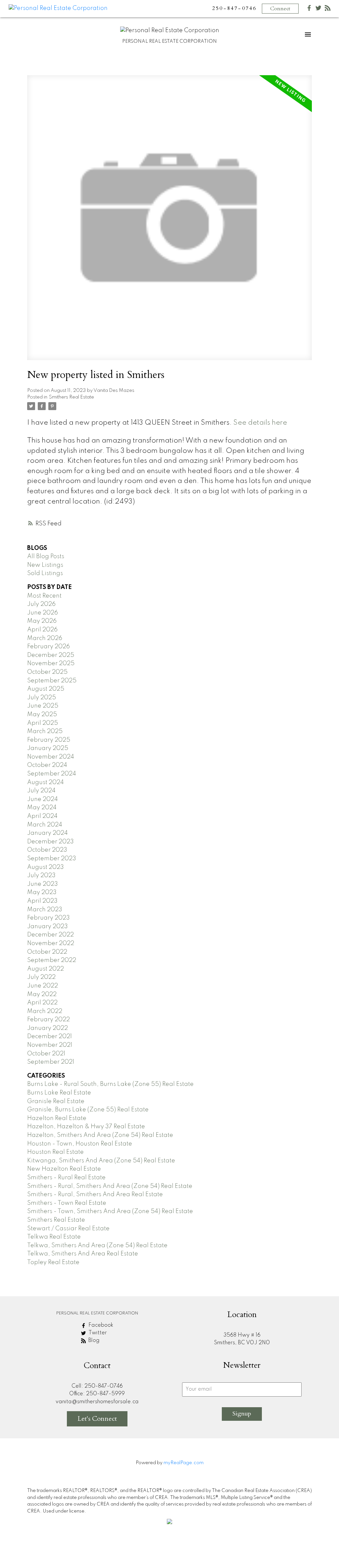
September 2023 (51, 859)
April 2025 (42, 723)
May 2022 (42, 994)
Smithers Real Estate (71, 397)
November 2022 (50, 943)
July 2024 (41, 791)
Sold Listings (45, 573)
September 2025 (51, 681)
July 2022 (41, 977)
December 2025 (50, 655)
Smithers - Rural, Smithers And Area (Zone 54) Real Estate (109, 1186)
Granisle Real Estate (55, 1101)
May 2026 (42, 621)
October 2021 (46, 1054)
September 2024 (51, 774)
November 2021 (49, 1045)
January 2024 (47, 833)
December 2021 (49, 1037)
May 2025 (42, 715)
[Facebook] (309, 9)
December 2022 (50, 935)
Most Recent (44, 596)
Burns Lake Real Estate (59, 1093)
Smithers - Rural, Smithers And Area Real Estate (95, 1195)
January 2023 (47, 927)
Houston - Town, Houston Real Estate (79, 1144)
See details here (260, 422)
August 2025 (45, 689)
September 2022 (51, 960)
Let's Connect (97, 1418)
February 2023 (48, 918)
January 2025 (47, 748)
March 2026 (44, 638)
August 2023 (45, 867)
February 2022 (48, 1020)
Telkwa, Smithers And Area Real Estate (82, 1254)
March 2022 (44, 1011)
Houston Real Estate (55, 1152)
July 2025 (41, 698)
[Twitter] (318, 9)
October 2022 (47, 952)
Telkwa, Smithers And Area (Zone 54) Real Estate (97, 1246)
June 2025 (42, 706)
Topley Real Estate (53, 1262)
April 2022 (42, 1003)
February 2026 (48, 647)
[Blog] (328, 9)
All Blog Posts (45, 557)
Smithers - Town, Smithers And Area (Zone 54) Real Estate (110, 1211)
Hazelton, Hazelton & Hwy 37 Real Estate (86, 1127)
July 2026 (41, 604)
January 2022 (47, 1028)
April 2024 (42, 816)
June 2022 (42, 986)
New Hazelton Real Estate (64, 1169)
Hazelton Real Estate (56, 1118)
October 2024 (47, 765)
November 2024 (50, 757)
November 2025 (50, 663)
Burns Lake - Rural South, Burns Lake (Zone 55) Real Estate (110, 1084)
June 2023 (42, 884)
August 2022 (45, 969)
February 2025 (48, 740)
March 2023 (44, 910)
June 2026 (42, 613)
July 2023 (41, 876)
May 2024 (42, 808)
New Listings (45, 565)
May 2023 (42, 892)
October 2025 (47, 672)
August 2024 (45, 782)
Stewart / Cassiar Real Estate (68, 1229)
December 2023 (50, 842)
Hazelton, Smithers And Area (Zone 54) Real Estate (100, 1135)
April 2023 (42, 901)
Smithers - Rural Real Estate (66, 1178)
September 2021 (50, 1062)
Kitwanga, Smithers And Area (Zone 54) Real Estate (101, 1161)
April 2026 (42, 630)
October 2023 (47, 850)
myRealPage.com (184, 1463)
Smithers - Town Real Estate (66, 1203)
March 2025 (45, 731)
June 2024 (42, 799)
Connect (280, 8)
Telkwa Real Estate (54, 1237)
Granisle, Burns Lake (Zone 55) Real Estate (88, 1110)
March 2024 (44, 825)
